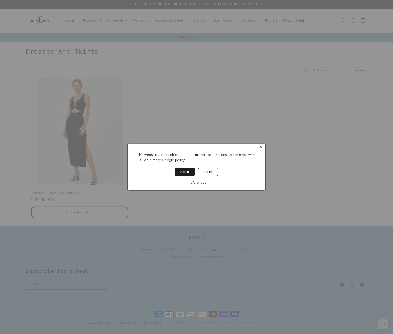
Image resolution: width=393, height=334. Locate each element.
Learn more (151, 160)
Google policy (173, 160)
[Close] (261, 147)
